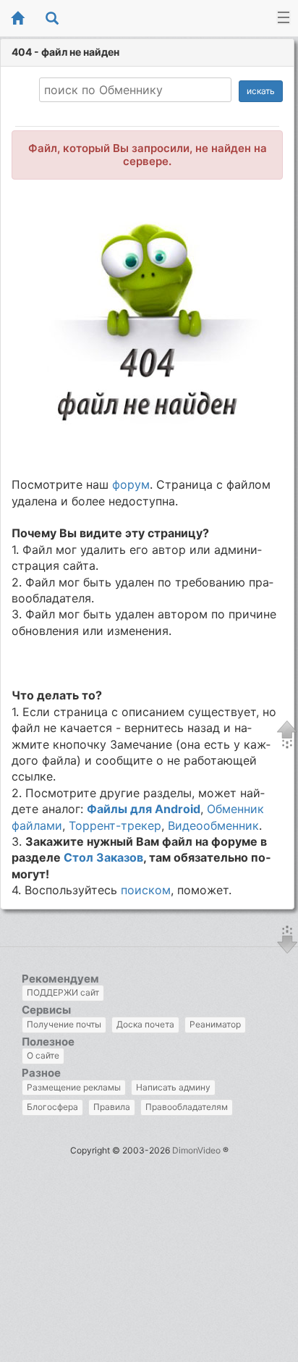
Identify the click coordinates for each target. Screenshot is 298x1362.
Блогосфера (52, 1106)
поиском (146, 890)
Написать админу (173, 1087)
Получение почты (64, 1024)
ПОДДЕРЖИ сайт (63, 992)
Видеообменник (213, 825)
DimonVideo (196, 1150)
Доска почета (145, 1024)
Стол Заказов (103, 857)
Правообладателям (186, 1106)
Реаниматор (215, 1024)
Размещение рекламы (74, 1087)
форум (131, 484)
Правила (111, 1106)
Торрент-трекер (115, 825)
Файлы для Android (143, 809)
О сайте (43, 1055)
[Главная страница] (17, 19)
